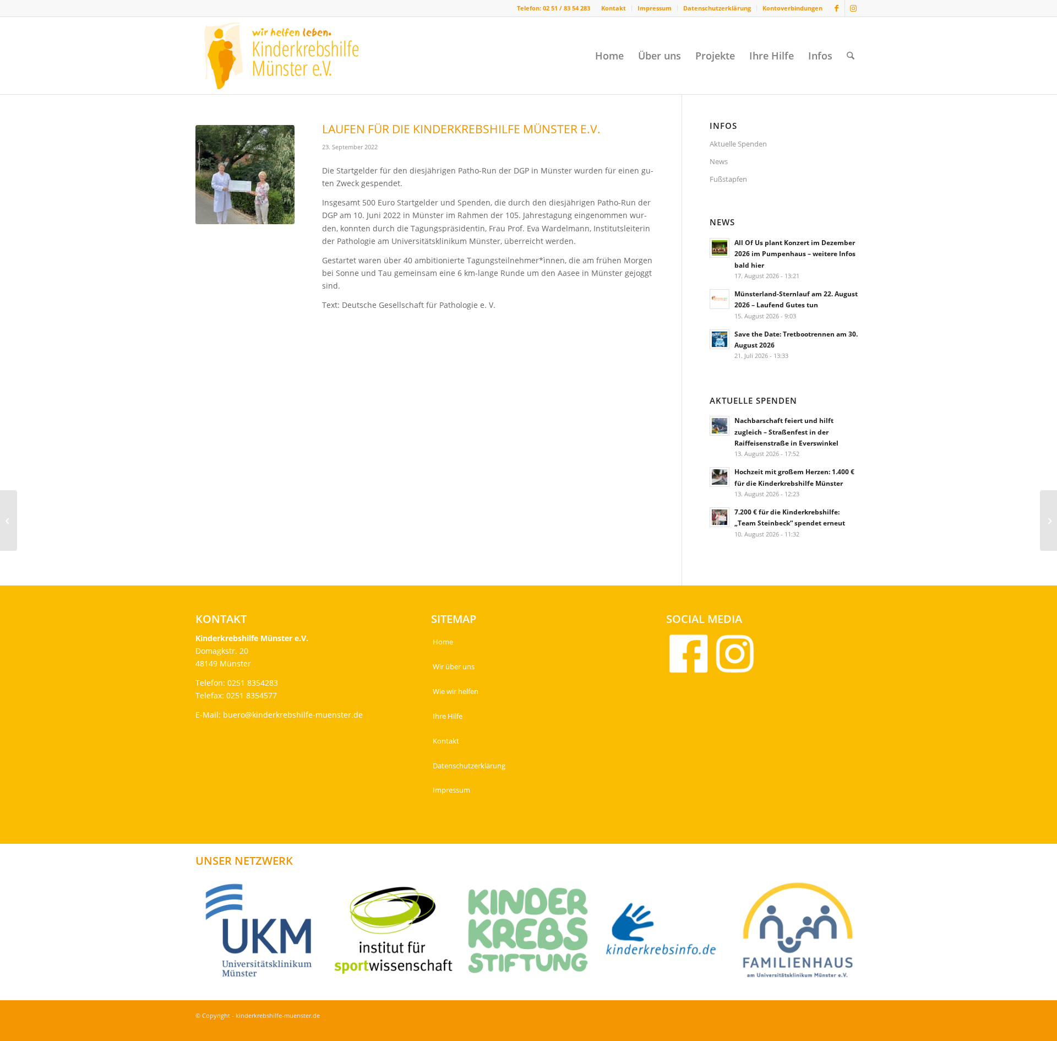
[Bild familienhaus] (801, 934)
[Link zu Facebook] (836, 8)
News (719, 161)
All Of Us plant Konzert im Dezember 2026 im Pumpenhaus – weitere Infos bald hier (795, 253)
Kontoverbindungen (792, 8)
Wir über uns (454, 666)
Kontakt (613, 8)
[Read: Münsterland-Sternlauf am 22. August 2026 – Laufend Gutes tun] (719, 299)
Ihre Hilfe (447, 716)
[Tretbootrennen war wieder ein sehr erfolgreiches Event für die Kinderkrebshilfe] (1048, 520)
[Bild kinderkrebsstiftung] (532, 934)
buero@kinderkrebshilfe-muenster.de (293, 714)
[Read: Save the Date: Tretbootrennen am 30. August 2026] (719, 339)
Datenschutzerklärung (717, 8)
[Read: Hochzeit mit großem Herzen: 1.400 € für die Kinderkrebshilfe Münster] (719, 477)
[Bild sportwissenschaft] (397, 934)
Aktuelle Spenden (738, 144)
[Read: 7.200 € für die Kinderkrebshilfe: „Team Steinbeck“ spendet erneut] (719, 517)
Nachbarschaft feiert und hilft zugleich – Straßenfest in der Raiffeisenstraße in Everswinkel (786, 431)
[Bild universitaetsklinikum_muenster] (262, 934)
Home (443, 642)
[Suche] (851, 55)
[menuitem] (614, 8)
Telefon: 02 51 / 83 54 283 (553, 8)
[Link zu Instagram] (853, 8)
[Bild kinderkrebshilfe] (667, 934)
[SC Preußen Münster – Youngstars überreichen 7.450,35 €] (8, 520)
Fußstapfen (728, 179)
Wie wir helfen (455, 691)
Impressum (655, 8)
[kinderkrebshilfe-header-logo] (294, 55)
